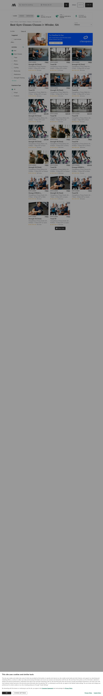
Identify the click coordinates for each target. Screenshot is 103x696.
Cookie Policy (97, 693)
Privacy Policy (68, 688)
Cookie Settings (20, 693)
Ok (7, 693)
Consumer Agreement (47, 688)
